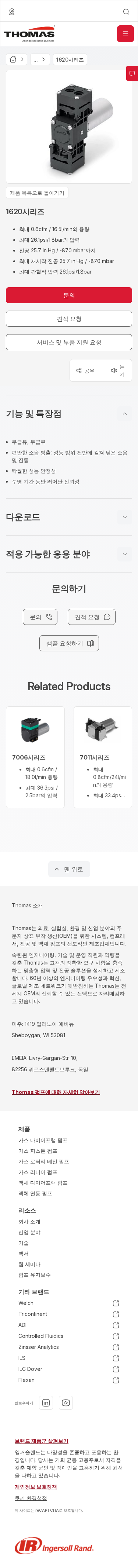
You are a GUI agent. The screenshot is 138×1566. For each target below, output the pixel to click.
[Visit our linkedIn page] (46, 1403)
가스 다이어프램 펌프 (43, 1140)
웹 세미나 (29, 1264)
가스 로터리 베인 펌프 (43, 1161)
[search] (126, 11)
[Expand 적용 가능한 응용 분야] (124, 554)
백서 (23, 1253)
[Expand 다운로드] (124, 517)
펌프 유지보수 (34, 1275)
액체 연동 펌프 (35, 1193)
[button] (69, 413)
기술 (23, 1243)
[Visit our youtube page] (66, 1403)
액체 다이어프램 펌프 (43, 1182)
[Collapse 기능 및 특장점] (124, 413)
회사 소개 (29, 1221)
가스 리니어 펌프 (37, 1172)
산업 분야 (29, 1232)
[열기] (125, 33)
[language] (11, 11)
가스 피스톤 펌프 (37, 1151)
